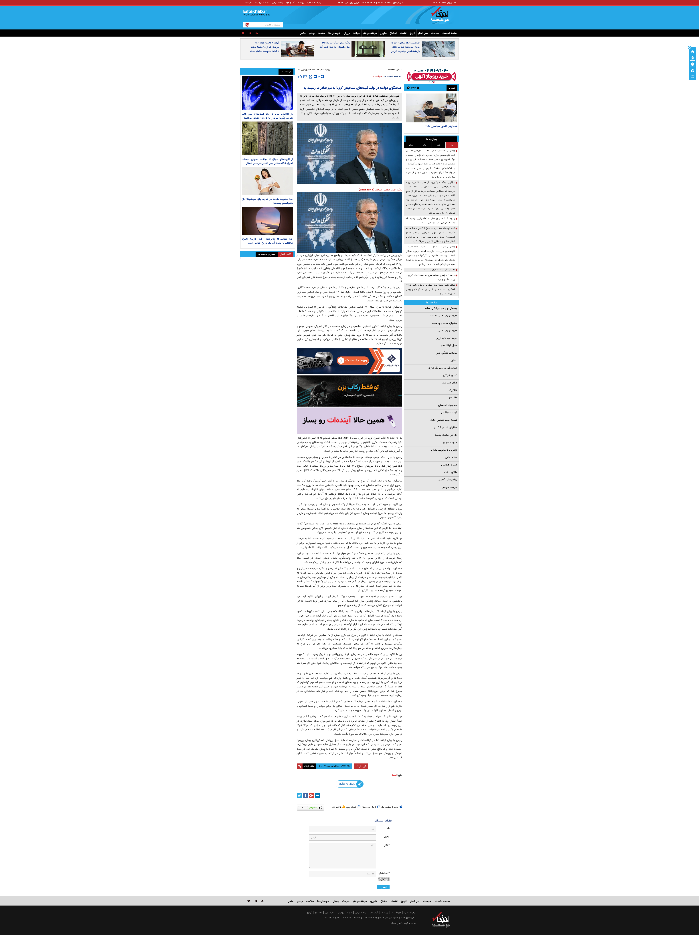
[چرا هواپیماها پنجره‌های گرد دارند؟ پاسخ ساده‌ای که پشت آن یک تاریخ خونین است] (267, 221)
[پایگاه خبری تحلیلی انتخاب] (443, 16)
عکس (303, 33)
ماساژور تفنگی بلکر (447, 353)
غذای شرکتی (450, 375)
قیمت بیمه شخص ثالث (443, 420)
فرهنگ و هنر (370, 33)
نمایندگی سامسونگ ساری (442, 368)
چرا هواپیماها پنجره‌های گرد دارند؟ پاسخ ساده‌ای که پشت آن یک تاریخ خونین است (267, 241)
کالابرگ (453, 390)
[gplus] (311, 795)
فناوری (383, 33)
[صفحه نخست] (692, 51)
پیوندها (301, 2)
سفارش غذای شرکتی (445, 427)
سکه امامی (451, 457)
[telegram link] (255, 901)
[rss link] (262, 901)
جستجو (318, 912)
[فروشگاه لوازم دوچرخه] (349, 391)
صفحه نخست (449, 33)
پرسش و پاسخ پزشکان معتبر (441, 308)
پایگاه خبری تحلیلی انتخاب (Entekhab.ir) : (380, 190)
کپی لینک (361, 766)
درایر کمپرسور (449, 383)
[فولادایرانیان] (349, 361)
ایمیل (387, 837)
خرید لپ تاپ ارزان (446, 338)
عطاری (453, 360)
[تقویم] (692, 70)
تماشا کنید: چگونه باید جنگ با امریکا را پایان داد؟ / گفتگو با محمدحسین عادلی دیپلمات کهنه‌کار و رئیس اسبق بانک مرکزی (430, 289)
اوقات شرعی (277, 2)
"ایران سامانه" (396, 923)
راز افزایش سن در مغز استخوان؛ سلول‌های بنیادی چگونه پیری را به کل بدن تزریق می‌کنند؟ (267, 116)
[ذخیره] (310, 77)
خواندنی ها (334, 33)
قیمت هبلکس (449, 412)
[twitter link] (249, 901)
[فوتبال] (692, 64)
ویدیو (312, 33)
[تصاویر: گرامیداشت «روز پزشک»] (431, 108)
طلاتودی (452, 397)
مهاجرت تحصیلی (447, 405)
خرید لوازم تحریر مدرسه (443, 315)
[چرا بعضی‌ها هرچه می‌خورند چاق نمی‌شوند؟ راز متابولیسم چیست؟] (267, 181)
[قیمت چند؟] (692, 57)
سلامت (321, 33)
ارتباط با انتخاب (314, 2)
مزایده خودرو (450, 442)
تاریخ (412, 33)
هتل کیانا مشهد (448, 345)
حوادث (356, 33)
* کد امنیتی (384, 873)
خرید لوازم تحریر (447, 330)
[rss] (256, 33)
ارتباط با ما (396, 912)
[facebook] (305, 795)
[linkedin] (317, 795)
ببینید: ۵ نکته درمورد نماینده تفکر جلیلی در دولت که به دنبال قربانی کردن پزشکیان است (430, 220)
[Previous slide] (418, 87)
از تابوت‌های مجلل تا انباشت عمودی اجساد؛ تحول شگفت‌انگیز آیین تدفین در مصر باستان (267, 161)
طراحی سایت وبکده (446, 435)
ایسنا (394, 775)
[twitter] (243, 33)
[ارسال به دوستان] (305, 76)
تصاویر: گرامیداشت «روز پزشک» (438, 126)
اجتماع (393, 33)
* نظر (387, 845)
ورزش (346, 33)
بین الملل (423, 33)
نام (388, 828)
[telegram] (250, 33)
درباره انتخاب (410, 912)
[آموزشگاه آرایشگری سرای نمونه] (349, 420)
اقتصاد (403, 33)
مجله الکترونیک (262, 2)
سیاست (435, 33)
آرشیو (309, 912)
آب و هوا (290, 2)
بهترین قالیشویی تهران (444, 450)
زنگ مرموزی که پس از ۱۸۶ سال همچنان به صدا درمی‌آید (334, 45)
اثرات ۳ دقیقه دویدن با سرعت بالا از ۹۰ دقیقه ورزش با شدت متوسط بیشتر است (264, 47)
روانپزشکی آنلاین (447, 480)
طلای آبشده (450, 472)
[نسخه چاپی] (300, 76)
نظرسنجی (248, 2)
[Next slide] (408, 87)
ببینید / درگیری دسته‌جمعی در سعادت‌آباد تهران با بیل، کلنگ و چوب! (430, 277)
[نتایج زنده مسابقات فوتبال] (692, 76)
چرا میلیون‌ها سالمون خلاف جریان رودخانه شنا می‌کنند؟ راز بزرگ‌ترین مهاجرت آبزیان (405, 47)
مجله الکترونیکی (345, 912)
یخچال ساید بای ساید (444, 323)
